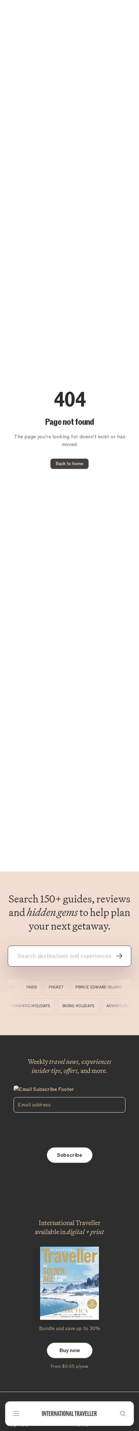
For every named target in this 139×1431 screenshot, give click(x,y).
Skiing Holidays (84, 1006)
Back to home (69, 464)
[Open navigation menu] (16, 1413)
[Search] (123, 1413)
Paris (29, 987)
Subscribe (69, 1155)
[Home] (69, 1413)
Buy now (69, 1350)
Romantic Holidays (36, 1006)
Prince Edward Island (96, 987)
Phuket (54, 987)
